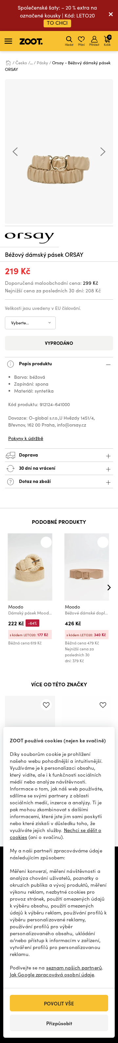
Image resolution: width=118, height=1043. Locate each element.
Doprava (28, 454)
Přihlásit (94, 44)
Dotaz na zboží (34, 481)
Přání (81, 44)
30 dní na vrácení (36, 467)
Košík (107, 40)
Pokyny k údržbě (25, 438)
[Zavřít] (111, 15)
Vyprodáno (59, 343)
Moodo (15, 607)
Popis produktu (35, 363)
